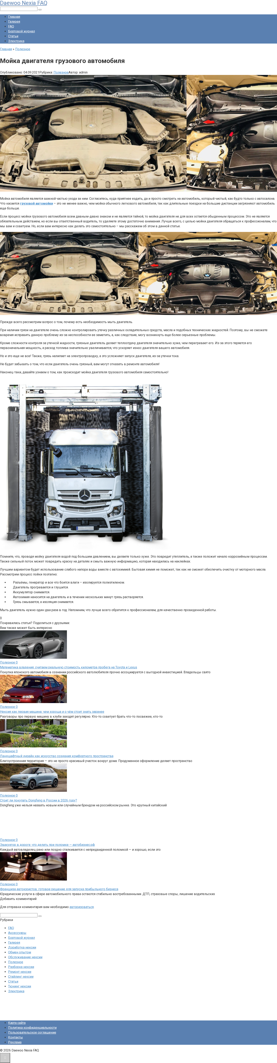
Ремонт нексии (19, 972)
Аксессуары (17, 933)
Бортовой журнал (21, 31)
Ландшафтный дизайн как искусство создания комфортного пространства (56, 756)
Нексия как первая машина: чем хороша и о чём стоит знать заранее (52, 712)
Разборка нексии (21, 967)
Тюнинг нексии (19, 986)
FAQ (11, 26)
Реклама (14, 1042)
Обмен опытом (19, 952)
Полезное (61, 72)
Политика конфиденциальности (32, 1028)
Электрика (16, 41)
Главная (14, 17)
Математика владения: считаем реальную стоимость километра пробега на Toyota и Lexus (68, 667)
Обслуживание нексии (25, 957)
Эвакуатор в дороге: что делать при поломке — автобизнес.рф (47, 845)
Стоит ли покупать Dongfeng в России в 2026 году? (38, 800)
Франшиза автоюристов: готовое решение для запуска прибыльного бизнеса (59, 889)
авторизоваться (82, 907)
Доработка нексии (22, 947)
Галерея (14, 21)
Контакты (15, 1037)
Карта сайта (17, 1023)
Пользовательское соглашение (32, 1032)
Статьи (13, 36)
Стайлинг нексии (20, 977)
